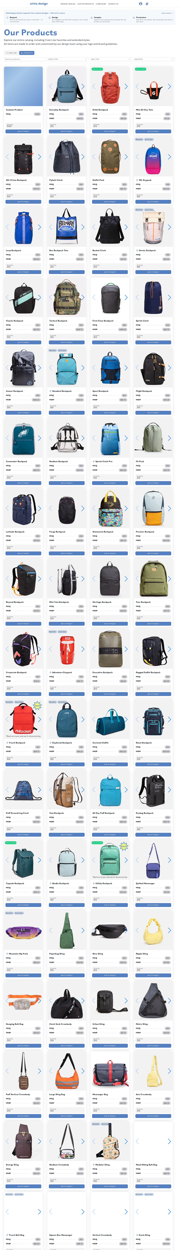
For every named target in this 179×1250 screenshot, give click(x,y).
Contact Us (113, 4)
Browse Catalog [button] (68, 4)
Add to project (23, 131)
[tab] (11, 53)
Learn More (101, 4)
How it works (166, 13)
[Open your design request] (147, 4)
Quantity (10, 124)
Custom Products (85, 4)
